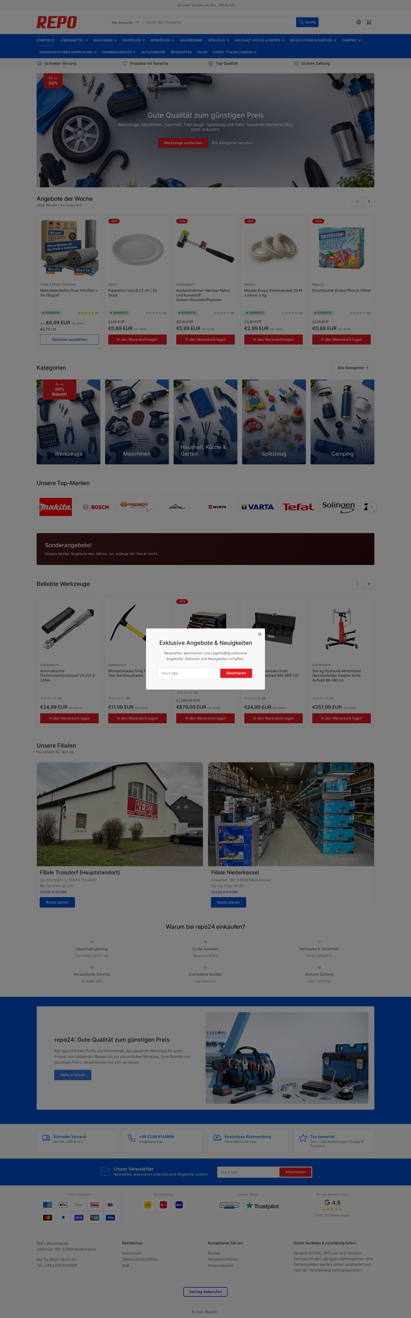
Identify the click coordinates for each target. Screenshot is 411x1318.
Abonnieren (236, 673)
